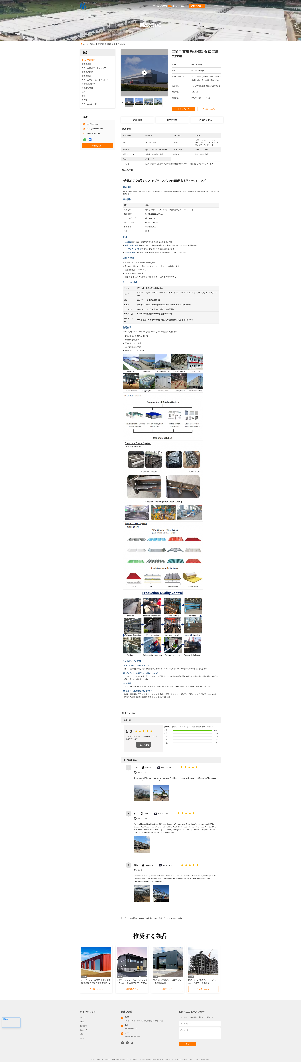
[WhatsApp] (85, 139)
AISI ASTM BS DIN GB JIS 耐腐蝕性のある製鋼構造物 (167, 981)
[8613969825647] (132, 1043)
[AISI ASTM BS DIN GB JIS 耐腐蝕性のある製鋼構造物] (168, 962)
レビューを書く (143, 745)
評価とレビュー (207, 120)
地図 (113, 1059)
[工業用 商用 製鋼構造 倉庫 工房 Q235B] (144, 73)
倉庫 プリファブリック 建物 (170, 918)
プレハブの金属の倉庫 (147, 918)
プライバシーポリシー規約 (100, 1059)
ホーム (156, 6)
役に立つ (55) (142, 818)
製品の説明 (172, 120)
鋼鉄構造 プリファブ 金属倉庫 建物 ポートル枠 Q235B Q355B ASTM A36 (203, 981)
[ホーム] (83, 5)
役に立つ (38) (142, 870)
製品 (170, 6)
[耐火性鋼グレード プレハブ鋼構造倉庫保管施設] (96, 962)
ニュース (83, 1030)
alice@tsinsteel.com (95, 129)
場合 (82, 1034)
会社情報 (163, 6)
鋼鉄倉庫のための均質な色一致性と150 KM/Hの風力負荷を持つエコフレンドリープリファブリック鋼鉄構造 (132, 981)
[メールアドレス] (90, 139)
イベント (176, 6)
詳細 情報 (137, 120)
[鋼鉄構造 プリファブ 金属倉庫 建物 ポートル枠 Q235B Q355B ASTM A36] (203, 962)
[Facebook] (127, 1043)
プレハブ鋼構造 (130, 918)
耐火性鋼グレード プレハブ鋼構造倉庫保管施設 (95, 981)
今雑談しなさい (197, 6)
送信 (183, 6)
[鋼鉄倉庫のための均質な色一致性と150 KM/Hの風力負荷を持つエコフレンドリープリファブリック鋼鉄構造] (132, 962)
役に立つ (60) (142, 772)
